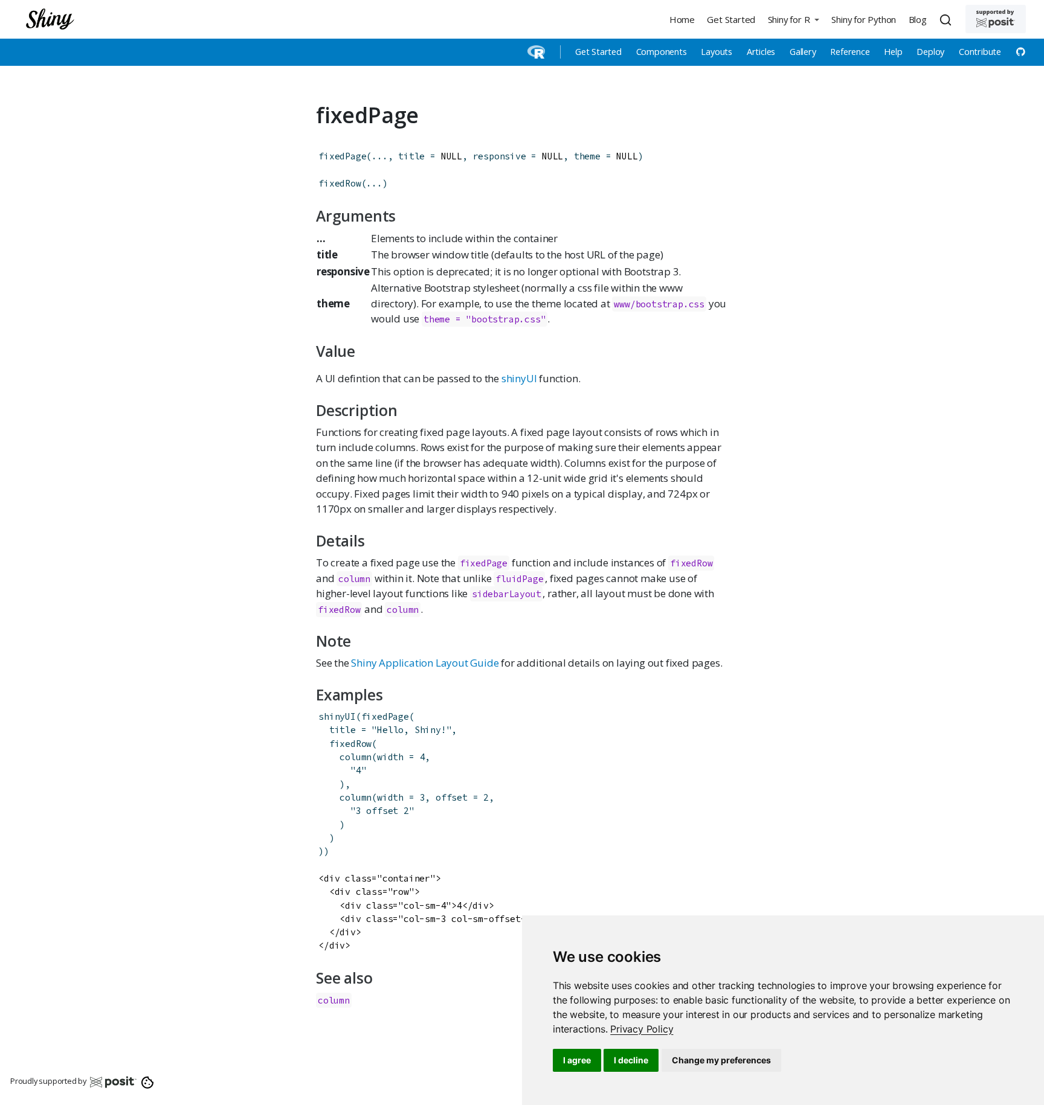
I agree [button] (577, 1060)
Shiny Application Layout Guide (424, 663)
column (354, 579)
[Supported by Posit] (995, 19)
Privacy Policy (641, 1029)
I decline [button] (631, 1060)
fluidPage (519, 579)
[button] (793, 19)
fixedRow (339, 183)
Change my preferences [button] (721, 1060)
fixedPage (342, 156)
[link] (641, 1029)
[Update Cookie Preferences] (148, 1081)
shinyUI (519, 378)
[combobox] (947, 19)
